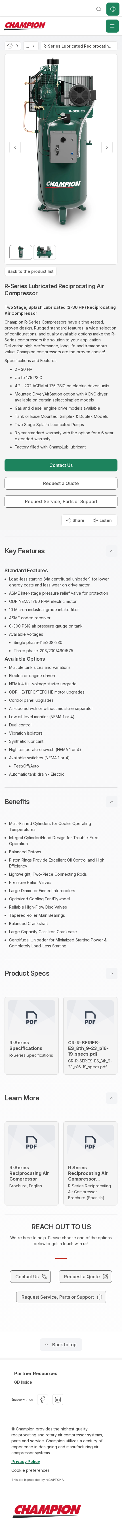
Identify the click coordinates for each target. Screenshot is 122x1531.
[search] (98, 9)
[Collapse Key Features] (111, 551)
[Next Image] (107, 147)
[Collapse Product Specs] (111, 973)
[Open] (112, 26)
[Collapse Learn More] (111, 1098)
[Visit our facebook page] (42, 1399)
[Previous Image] (15, 147)
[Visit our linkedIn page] (57, 1399)
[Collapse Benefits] (111, 801)
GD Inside (23, 1382)
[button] (61, 551)
